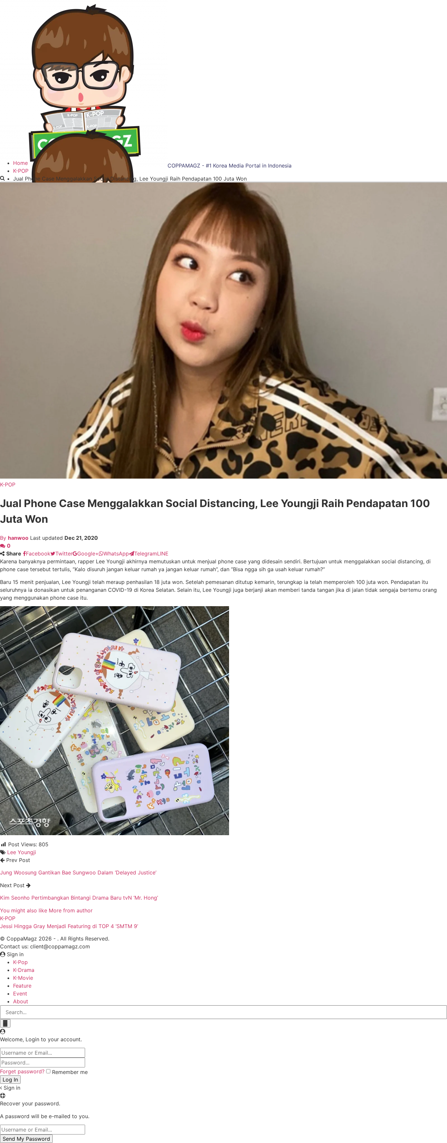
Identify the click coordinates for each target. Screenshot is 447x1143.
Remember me (70, 1072)
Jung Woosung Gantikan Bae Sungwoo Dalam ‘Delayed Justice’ (78, 872)
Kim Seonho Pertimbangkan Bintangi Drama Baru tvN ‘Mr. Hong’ (79, 897)
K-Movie (23, 978)
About (20, 1001)
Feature (22, 985)
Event (20, 993)
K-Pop (20, 962)
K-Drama (23, 970)
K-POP (7, 484)
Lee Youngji (21, 852)
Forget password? (22, 1071)
